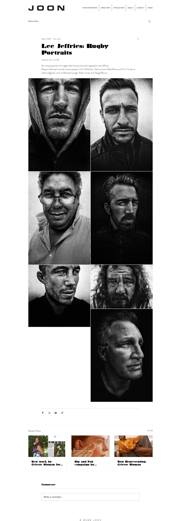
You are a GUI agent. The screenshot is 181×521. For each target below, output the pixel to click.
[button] (149, 21)
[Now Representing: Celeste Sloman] (133, 446)
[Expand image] (59, 124)
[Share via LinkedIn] (55, 412)
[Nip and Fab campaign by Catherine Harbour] (90, 446)
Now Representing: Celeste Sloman (132, 463)
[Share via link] (62, 412)
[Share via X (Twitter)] (49, 412)
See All (150, 430)
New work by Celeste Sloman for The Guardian (46, 463)
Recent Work (33, 21)
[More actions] (138, 38)
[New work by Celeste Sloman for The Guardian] (47, 446)
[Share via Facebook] (42, 412)
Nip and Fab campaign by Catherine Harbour (89, 463)
